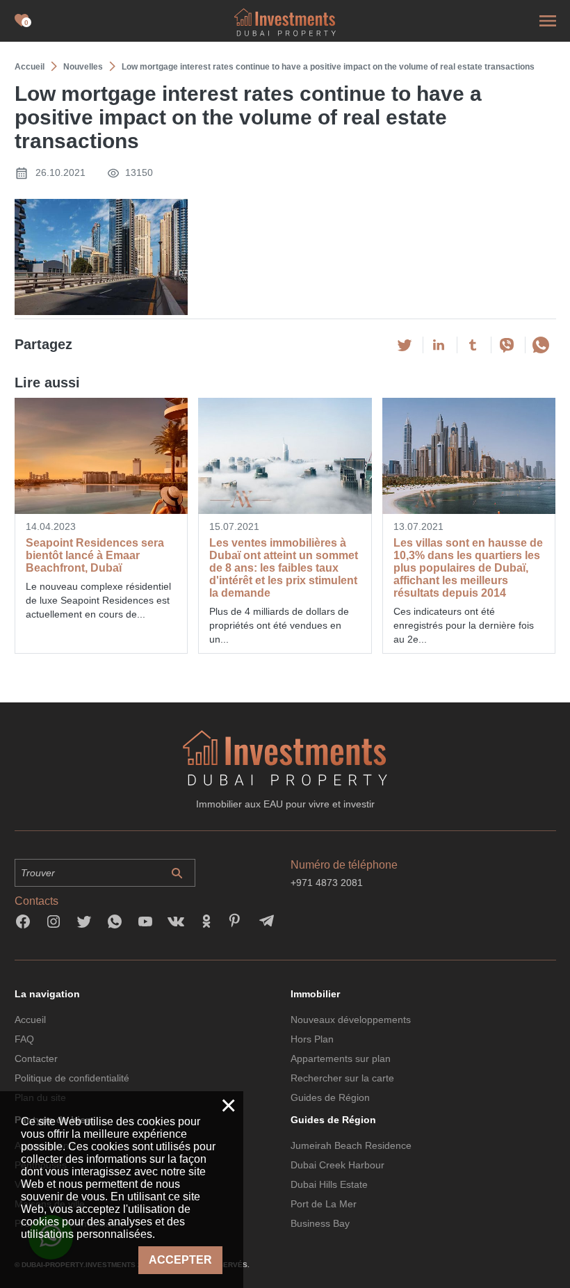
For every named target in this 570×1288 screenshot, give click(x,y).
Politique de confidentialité (72, 1078)
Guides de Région (330, 1097)
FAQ (24, 1039)
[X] (404, 345)
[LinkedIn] (438, 345)
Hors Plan (312, 1039)
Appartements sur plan (341, 1058)
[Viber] (506, 345)
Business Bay (320, 1223)
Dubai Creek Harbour (337, 1164)
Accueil (30, 1019)
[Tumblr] (472, 345)
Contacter (36, 1058)
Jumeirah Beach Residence (351, 1145)
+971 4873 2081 (327, 882)
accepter (180, 1260)
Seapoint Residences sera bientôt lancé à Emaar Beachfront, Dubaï (95, 555)
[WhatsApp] (540, 345)
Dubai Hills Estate (329, 1184)
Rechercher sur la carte (342, 1078)
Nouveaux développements (351, 1019)
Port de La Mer (324, 1203)
